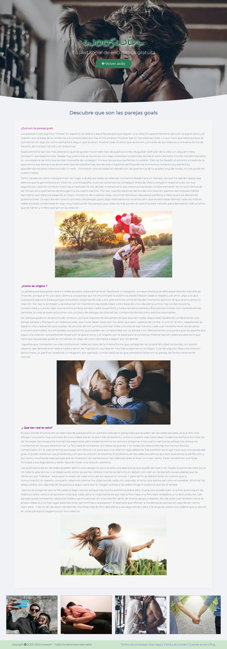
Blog (212, 644)
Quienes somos (198, 644)
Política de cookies (175, 644)
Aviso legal (154, 644)
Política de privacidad (134, 644)
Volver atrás (115, 64)
